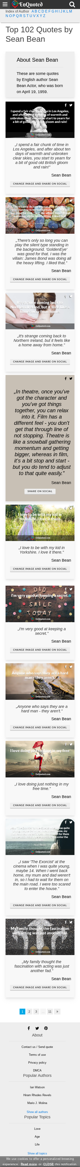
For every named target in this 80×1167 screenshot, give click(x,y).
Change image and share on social (40, 184)
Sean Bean (61, 175)
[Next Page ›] (57, 1011)
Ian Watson (37, 1087)
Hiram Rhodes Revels (37, 1095)
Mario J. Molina (37, 1103)
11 (50, 1011)
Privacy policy (37, 1062)
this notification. (60, 1164)
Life (37, 1144)
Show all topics (37, 1153)
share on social (40, 491)
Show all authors (37, 1112)
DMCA (37, 1070)
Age (37, 1136)
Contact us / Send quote (37, 1047)
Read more (29, 1164)
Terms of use (37, 1054)
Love (37, 1128)
